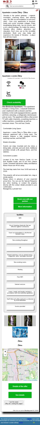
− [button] (5, 354)
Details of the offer (20, 386)
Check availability (14, 102)
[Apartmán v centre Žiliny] (12, 44)
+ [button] (5, 351)
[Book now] (37, 10)
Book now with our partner (25, 200)
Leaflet (25, 380)
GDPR (21, 422)
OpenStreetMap (33, 380)
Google (29, 419)
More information (25, 207)
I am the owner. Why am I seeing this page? (14, 402)
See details (20, 395)
